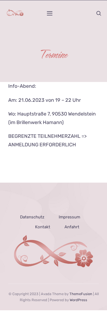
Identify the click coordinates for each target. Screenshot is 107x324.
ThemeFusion (80, 294)
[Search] (99, 13)
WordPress (78, 300)
